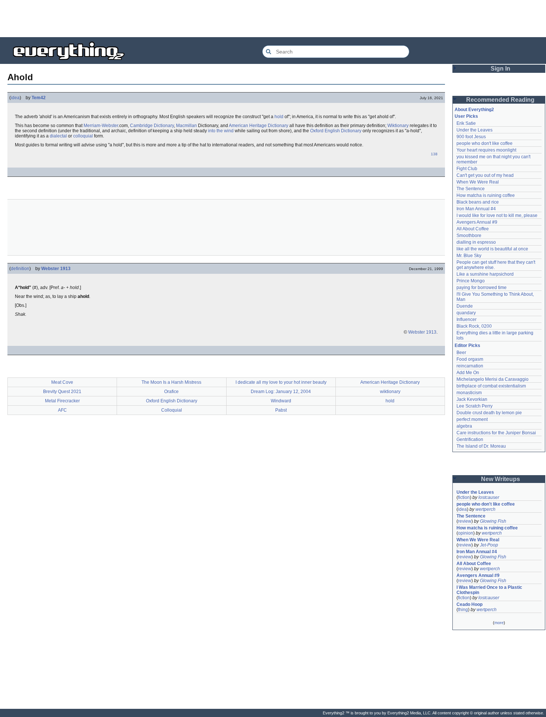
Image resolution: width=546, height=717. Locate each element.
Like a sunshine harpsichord (485, 274)
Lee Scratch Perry (474, 406)
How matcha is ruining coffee (485, 195)
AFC (62, 410)
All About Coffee (472, 228)
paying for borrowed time (481, 287)
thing (463, 609)
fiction (464, 497)
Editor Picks (467, 345)
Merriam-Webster (101, 125)
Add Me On (467, 372)
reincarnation (469, 366)
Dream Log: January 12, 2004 (281, 391)
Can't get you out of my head (485, 175)
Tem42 (39, 97)
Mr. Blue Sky (468, 255)
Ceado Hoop (469, 604)
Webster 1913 (56, 268)
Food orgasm (469, 359)
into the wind (221, 130)
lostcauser (488, 497)
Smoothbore (468, 235)
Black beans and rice (477, 202)
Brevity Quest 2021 (62, 391)
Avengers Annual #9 (476, 222)
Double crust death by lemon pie (489, 412)
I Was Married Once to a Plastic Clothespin (489, 590)
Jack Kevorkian (471, 399)
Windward (281, 400)
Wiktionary (398, 125)
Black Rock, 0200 (474, 326)
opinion (465, 533)
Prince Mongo (470, 280)
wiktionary (390, 391)
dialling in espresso (476, 242)
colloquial (83, 136)
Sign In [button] (500, 68)
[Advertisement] (273, 18)
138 (434, 154)
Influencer (466, 319)
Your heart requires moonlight (486, 150)
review (464, 521)
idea (15, 97)
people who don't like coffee (484, 143)
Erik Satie (466, 123)
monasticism (469, 392)
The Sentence (470, 188)
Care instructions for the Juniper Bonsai (496, 432)
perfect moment (472, 419)
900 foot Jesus (471, 136)
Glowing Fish (493, 521)
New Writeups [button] (500, 479)
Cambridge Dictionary (152, 125)
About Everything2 (474, 109)
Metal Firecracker (62, 400)
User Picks (466, 116)
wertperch (485, 509)
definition (20, 268)
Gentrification (469, 439)
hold (278, 116)
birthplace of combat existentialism (491, 386)
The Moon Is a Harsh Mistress (171, 382)
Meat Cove (62, 382)
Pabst (281, 410)
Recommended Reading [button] (500, 100)
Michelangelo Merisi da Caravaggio (492, 379)
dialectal (58, 136)
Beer (461, 352)
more (499, 622)
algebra (464, 426)
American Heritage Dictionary (258, 125)
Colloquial (171, 410)
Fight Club (466, 168)
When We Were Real (477, 182)
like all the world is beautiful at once (492, 249)
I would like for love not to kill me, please (496, 215)
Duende (464, 306)
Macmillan (186, 125)
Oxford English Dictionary (335, 130)
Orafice (171, 391)
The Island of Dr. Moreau (481, 446)
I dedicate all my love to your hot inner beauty (280, 382)
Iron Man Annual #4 (476, 208)
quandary (466, 312)
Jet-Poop (489, 545)
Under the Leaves (474, 130)
